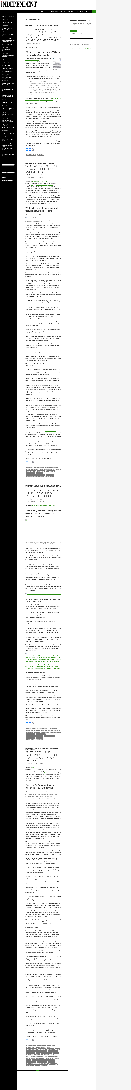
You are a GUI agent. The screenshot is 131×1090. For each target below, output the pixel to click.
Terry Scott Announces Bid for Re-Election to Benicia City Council (8, 89)
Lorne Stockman (39, 1054)
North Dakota (40, 732)
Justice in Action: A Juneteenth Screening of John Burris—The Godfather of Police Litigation (8, 116)
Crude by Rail (54, 467)
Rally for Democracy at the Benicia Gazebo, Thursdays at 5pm (8, 154)
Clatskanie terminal (31, 1049)
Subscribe (73, 31)
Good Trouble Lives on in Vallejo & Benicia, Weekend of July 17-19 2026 (8, 73)
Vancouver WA (50, 474)
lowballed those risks (50, 431)
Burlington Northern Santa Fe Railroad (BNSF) (45, 728)
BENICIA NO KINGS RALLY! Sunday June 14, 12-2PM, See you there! (8, 133)
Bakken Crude (29, 485)
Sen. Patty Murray (31, 734)
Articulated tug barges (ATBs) (39, 1045)
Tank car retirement (36, 486)
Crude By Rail (28, 25)
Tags (3, 169)
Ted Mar (28, 1065)
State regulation (49, 163)
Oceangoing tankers (55, 1056)
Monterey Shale (54, 748)
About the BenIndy (80, 11)
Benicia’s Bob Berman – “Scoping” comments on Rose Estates (8, 34)
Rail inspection (56, 732)
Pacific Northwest (30, 749)
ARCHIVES (88, 11)
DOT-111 (42, 485)
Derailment (29, 469)
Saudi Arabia (52, 1063)
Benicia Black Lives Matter (51, 11)
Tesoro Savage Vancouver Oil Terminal (36, 474)
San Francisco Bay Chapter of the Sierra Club (37, 1063)
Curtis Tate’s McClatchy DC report (44, 185)
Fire (42, 469)
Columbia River (41, 1049)
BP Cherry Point (30, 1047)
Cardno (47, 467)
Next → (46, 1072)
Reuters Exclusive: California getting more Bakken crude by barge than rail (42, 756)
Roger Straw (37, 43)
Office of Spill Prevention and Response (36, 1058)
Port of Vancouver (31, 471)
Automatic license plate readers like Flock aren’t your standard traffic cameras (8, 61)
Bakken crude (30, 728)
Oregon (28, 1060)
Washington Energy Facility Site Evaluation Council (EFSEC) (40, 476)
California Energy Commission (43, 1047)
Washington (43, 1065)
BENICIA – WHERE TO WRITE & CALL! (67, 11)
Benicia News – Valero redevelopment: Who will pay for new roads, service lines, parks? (8, 67)
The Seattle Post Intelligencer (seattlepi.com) (43, 505)
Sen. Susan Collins (41, 734)
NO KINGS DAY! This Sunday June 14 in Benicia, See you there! (8, 139)
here (32, 185)
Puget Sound (48, 732)
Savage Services (50, 471)
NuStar (46, 1056)
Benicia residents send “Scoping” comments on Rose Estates (8, 51)
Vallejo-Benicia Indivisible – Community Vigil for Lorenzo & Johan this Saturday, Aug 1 (8, 40)
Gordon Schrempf (31, 1052)
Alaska (28, 1045)
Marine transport (44, 748)
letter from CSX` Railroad (32, 60)
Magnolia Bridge (30, 732)
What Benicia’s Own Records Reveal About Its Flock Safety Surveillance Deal (8, 83)
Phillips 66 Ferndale (41, 1061)
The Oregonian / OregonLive (39, 181)
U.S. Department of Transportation (35, 739)
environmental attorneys (46, 100)
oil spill (58, 469)
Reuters (34, 767)
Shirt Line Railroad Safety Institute (35, 735)
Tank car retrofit (46, 486)
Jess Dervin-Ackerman (46, 1052)
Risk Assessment (41, 163)
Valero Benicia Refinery (35, 26)
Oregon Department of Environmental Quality (43, 1060)
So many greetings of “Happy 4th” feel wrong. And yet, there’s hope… (7, 102)
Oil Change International (53, 1058)
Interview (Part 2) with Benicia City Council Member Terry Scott (8, 22)
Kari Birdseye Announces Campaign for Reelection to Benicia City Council (7, 28)
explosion (36, 469)
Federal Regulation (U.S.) (39, 25)
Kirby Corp (55, 1052)
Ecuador (57, 1049)
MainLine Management (50, 469)
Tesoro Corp (41, 154)
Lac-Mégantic (56, 730)
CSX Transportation (31, 154)
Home (42, 11)
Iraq (38, 1052)
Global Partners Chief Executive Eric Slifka (36, 1051)
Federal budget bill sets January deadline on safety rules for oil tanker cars (41, 494)
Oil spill (35, 163)
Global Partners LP (52, 1051)
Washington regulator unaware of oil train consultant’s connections (41, 170)
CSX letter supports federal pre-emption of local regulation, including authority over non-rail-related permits (43, 35)
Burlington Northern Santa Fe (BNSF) (35, 467)
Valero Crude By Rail (47, 26)
